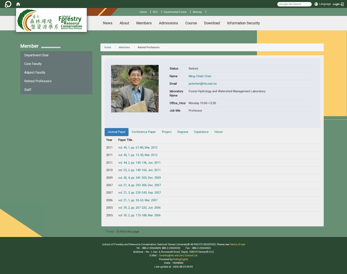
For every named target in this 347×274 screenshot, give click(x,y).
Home (143, 11)
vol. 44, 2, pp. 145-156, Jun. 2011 (139, 162)
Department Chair (36, 55)
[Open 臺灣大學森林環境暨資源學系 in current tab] (51, 20)
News (107, 23)
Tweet (109, 231)
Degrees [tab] (183, 132)
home (107, 47)
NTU (155, 11)
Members (144, 23)
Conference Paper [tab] (144, 132)
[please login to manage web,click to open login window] (8, 4)
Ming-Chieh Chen (200, 76)
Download (212, 23)
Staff (27, 90)
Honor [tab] (219, 132)
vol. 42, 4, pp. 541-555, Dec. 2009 (139, 178)
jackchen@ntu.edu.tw (203, 83)
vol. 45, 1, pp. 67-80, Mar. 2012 (137, 147)
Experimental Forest (175, 11)
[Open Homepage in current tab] (18, 4)
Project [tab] (166, 132)
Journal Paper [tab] (116, 132)
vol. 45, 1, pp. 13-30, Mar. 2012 (137, 155)
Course (191, 23)
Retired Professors (38, 81)
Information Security (243, 23)
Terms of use (237, 244)
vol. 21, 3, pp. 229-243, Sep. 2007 (139, 192)
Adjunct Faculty (34, 72)
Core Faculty (33, 64)
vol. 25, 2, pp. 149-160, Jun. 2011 (139, 170)
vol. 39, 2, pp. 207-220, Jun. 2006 (139, 207)
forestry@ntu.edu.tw (171, 255)
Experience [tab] (201, 132)
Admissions (168, 23)
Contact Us (191, 255)
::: (138, 11)
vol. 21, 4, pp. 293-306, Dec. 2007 (139, 185)
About (124, 23)
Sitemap (197, 11)
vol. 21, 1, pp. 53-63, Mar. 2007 (137, 200)
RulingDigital (180, 259)
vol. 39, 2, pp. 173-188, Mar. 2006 (139, 215)
